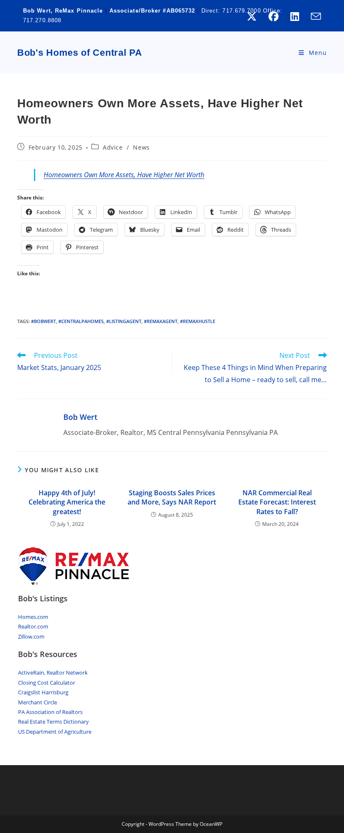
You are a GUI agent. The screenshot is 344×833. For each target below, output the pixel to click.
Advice (113, 147)
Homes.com (33, 617)
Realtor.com (33, 626)
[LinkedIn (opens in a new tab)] (294, 16)
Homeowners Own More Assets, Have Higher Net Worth (124, 174)
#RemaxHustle (197, 321)
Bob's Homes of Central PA (79, 52)
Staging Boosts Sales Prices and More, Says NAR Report (172, 497)
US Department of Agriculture (54, 731)
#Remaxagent (160, 321)
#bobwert (43, 321)
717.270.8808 (42, 20)
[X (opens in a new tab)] (252, 16)
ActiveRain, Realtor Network (53, 672)
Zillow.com (31, 636)
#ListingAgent (123, 321)
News (141, 147)
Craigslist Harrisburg (43, 692)
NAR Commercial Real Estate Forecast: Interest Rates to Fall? (277, 502)
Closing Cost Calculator (46, 682)
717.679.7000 (241, 11)
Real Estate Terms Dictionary (53, 721)
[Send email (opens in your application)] (313, 16)
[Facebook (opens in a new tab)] (273, 16)
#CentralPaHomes (81, 321)
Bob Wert (80, 417)
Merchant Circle (37, 702)
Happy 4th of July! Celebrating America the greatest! (67, 502)
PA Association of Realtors (50, 712)
